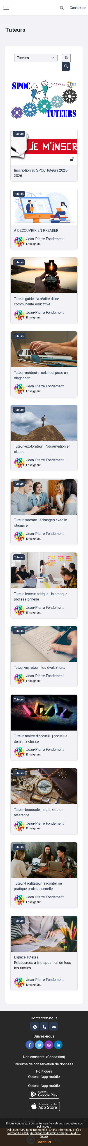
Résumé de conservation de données (44, 1064)
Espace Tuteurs (26, 957)
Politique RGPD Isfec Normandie (27, 1129)
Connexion (78, 8)
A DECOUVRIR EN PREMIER (36, 230)
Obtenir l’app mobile (44, 1077)
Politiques (44, 1071)
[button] (62, 7)
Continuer (44, 1142)
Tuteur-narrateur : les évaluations (39, 667)
